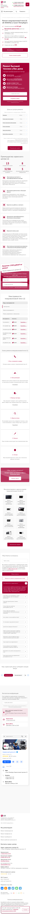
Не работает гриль (7, 342)
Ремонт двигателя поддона (8, 119)
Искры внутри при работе (6, 338)
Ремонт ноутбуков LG (6, 837)
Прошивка (5, 115)
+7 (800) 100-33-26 (18, 5)
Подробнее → (24, 322)
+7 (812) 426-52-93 (18, 2)
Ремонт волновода (6, 126)
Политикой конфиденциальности (15, 706)
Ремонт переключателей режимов (9, 122)
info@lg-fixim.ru (5, 861)
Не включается (6, 322)
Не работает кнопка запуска (7, 333)
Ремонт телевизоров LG (7, 830)
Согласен (25, 909)
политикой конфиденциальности (21, 287)
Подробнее (15, 384)
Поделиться (2, 888)
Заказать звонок (15, 478)
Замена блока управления (8, 134)
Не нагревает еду (6, 325)
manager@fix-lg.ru (5, 864)
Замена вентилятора (7, 130)
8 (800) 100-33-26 (5, 857)
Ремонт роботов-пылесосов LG (9, 839)
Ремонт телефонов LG (6, 833)
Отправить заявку (15, 98)
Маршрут (7, 761)
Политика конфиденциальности (14, 899)
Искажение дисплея (7, 329)
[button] (2, 675)
